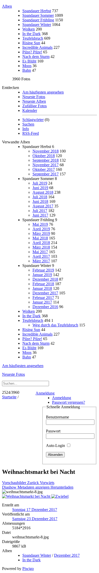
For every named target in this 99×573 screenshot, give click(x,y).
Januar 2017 (42, 302)
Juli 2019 (39, 183)
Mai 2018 (40, 238)
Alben (7, 6)
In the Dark (31, 34)
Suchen (28, 124)
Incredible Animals (37, 47)
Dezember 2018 (45, 279)
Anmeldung (45, 393)
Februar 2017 (43, 297)
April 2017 (41, 256)
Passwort (53, 431)
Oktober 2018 (43, 156)
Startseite (9, 397)
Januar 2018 (42, 288)
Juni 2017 (40, 215)
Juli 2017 (39, 210)
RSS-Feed (30, 133)
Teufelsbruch (32, 38)
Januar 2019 (42, 275)
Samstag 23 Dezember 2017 (34, 519)
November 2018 (45, 151)
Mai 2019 (40, 224)
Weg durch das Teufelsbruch (55, 325)
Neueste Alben (34, 101)
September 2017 (45, 174)
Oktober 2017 (43, 169)
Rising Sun (31, 43)
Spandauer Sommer (38, 15)
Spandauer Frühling (38, 20)
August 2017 (42, 206)
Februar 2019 (43, 270)
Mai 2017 (40, 252)
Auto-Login (56, 445)
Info (25, 129)
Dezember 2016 (45, 307)
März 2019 (41, 233)
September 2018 (45, 160)
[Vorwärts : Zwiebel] (60, 496)
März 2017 (41, 261)
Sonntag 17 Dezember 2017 (34, 509)
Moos (26, 66)
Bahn (26, 70)
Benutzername (57, 417)
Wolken (28, 29)
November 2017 (45, 165)
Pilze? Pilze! (32, 52)
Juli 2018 (39, 197)
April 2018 (41, 242)
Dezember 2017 (45, 293)
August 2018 (42, 192)
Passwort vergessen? (68, 402)
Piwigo (28, 568)
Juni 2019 (40, 188)
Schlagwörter (33, 119)
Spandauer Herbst (36, 11)
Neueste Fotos (33, 97)
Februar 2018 (43, 284)
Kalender (29, 110)
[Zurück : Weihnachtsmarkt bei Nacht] (26, 496)
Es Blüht (29, 61)
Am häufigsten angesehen (43, 92)
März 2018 (41, 247)
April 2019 (41, 229)
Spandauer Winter (36, 24)
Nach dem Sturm (36, 56)
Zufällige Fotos (34, 106)
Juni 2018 (40, 201)
